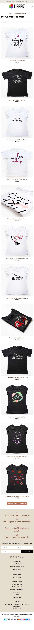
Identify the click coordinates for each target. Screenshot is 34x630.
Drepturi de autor (17, 592)
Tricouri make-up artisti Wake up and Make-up (17, 496)
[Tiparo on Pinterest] (18, 557)
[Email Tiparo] (11, 557)
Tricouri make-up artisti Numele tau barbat (17, 377)
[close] (32, 2)
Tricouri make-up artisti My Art (17, 338)
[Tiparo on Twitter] (20, 557)
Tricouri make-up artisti (20, 13)
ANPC (17, 595)
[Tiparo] (17, 6)
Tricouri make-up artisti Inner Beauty (17, 219)
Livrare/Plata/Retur (17, 584)
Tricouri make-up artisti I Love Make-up (17, 179)
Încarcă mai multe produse (17, 503)
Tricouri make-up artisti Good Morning (17, 140)
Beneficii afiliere (17, 569)
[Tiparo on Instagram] (16, 557)
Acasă (9, 13)
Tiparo (7, 614)
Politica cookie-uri (17, 587)
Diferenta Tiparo (17, 561)
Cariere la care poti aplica (17, 566)
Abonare (27, 551)
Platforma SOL (17, 597)
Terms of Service (17, 574)
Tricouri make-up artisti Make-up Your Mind (17, 258)
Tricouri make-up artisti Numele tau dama (17, 298)
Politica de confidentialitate (17, 589)
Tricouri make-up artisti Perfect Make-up (17, 456)
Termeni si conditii (17, 581)
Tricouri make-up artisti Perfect (17, 417)
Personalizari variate (17, 564)
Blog (17, 572)
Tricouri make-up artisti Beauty (17, 60)
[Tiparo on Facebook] (13, 557)
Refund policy (17, 577)
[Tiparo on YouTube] (22, 557)
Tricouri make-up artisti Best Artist (17, 100)
